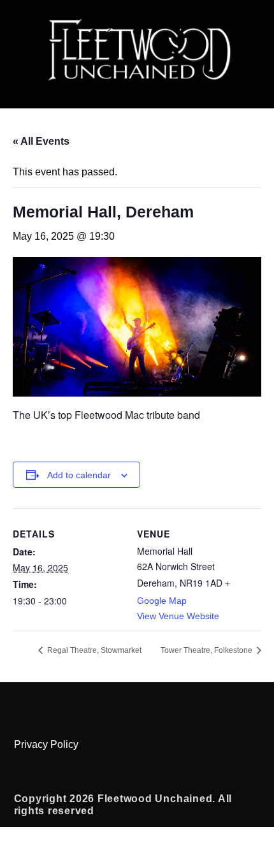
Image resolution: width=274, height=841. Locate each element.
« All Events (41, 141)
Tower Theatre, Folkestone (207, 650)
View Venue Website (178, 616)
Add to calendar (79, 475)
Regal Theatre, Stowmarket (93, 650)
